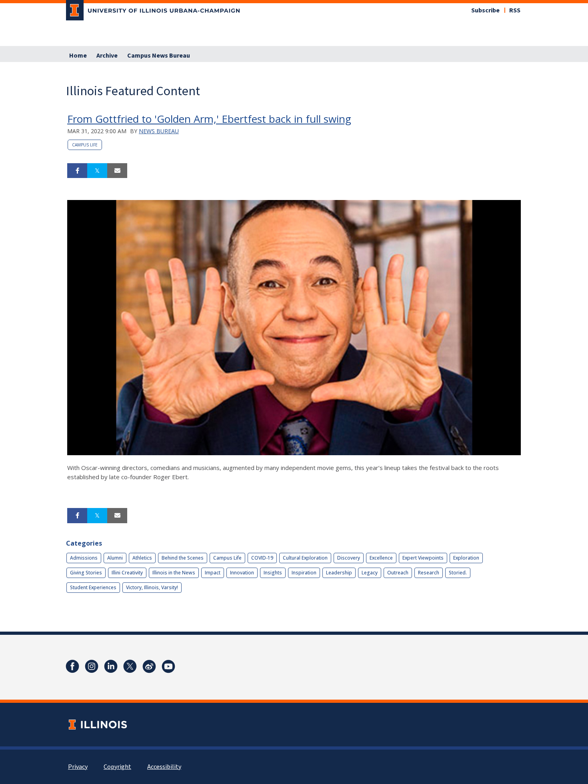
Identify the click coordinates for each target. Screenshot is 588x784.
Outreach (397, 572)
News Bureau (159, 131)
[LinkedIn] (111, 666)
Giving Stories (86, 572)
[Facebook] (72, 666)
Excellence (381, 557)
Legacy (370, 572)
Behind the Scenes (183, 557)
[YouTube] (168, 666)
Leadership (339, 572)
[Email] (117, 170)
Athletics (142, 557)
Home (78, 55)
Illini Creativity (127, 572)
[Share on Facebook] (77, 170)
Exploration (466, 557)
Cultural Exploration (305, 557)
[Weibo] (149, 666)
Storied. (458, 572)
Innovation (242, 572)
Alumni (115, 557)
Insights (273, 572)
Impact (212, 572)
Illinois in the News (173, 572)
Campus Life (85, 145)
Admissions (84, 557)
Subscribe (485, 10)
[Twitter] (130, 666)
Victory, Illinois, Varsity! (152, 587)
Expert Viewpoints (423, 557)
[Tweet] (97, 170)
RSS (514, 10)
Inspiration (304, 572)
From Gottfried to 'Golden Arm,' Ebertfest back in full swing (209, 119)
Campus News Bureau (158, 55)
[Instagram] (91, 666)
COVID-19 (262, 557)
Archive (107, 55)
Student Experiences (93, 587)
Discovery (348, 557)
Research (428, 572)
